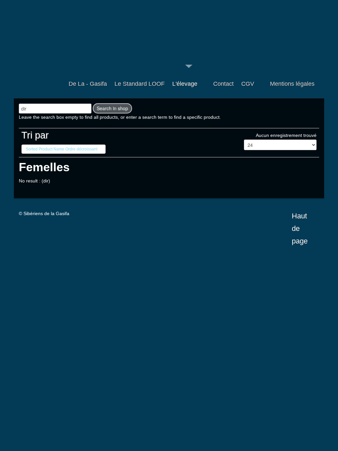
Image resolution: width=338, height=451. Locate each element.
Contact (223, 84)
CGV (247, 84)
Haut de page (300, 217)
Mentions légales (292, 84)
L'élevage (184, 84)
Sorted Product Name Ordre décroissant (61, 149)
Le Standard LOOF (140, 84)
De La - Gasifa (88, 84)
